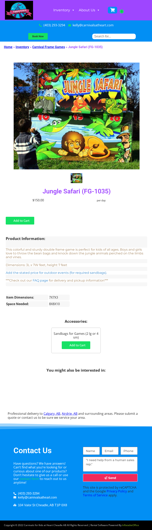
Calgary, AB (52, 413)
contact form (29, 479)
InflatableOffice (130, 525)
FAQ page (40, 280)
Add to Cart (21, 221)
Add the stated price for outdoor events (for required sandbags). (56, 273)
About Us (87, 10)
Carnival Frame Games (48, 47)
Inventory (61, 10)
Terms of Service (95, 495)
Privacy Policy (117, 491)
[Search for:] (114, 36)
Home (8, 47)
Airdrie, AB (69, 413)
